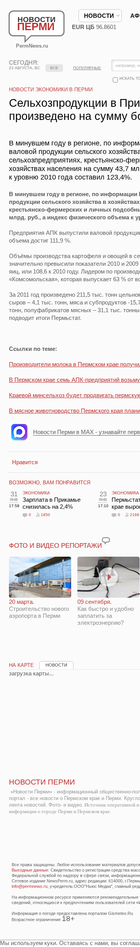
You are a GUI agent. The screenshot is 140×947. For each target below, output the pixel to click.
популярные (87, 68)
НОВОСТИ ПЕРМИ (42, 782)
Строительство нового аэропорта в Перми (39, 608)
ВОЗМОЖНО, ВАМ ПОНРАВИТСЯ (49, 482)
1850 (45, 515)
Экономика (36, 493)
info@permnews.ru (29, 886)
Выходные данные (30, 870)
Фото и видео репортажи (55, 545)
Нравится (25, 462)
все (54, 68)
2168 (134, 515)
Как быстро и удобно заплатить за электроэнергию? (105, 612)
